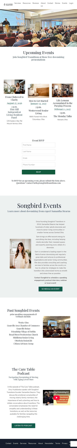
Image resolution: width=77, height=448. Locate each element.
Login (71, 3)
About (40, 443)
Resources (27, 3)
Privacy (64, 443)
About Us (43, 4)
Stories (57, 3)
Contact (50, 3)
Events (64, 3)
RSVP (38, 172)
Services (17, 3)
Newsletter (49, 443)
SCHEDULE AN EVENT (50, 289)
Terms (57, 443)
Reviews (35, 3)
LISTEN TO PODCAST (23, 425)
